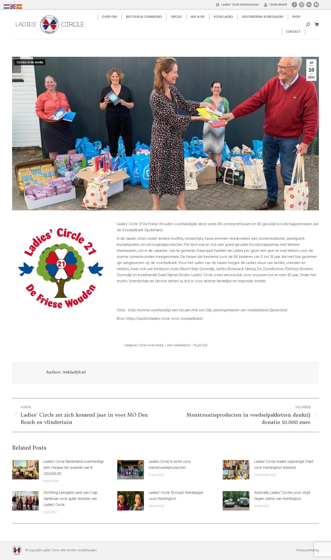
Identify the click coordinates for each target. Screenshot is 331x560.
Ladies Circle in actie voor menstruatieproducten (170, 465)
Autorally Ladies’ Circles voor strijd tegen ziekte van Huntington (282, 496)
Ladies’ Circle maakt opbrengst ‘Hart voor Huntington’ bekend (283, 465)
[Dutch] (7, 6)
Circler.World (278, 4)
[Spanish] (19, 6)
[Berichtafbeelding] (25, 469)
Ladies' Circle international (239, 4)
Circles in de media (30, 62)
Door (178, 345)
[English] (13, 6)
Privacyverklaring (307, 550)
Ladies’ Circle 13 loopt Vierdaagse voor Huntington (176, 496)
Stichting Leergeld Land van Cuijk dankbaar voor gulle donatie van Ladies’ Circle (70, 499)
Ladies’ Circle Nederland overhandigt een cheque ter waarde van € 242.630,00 (74, 468)
